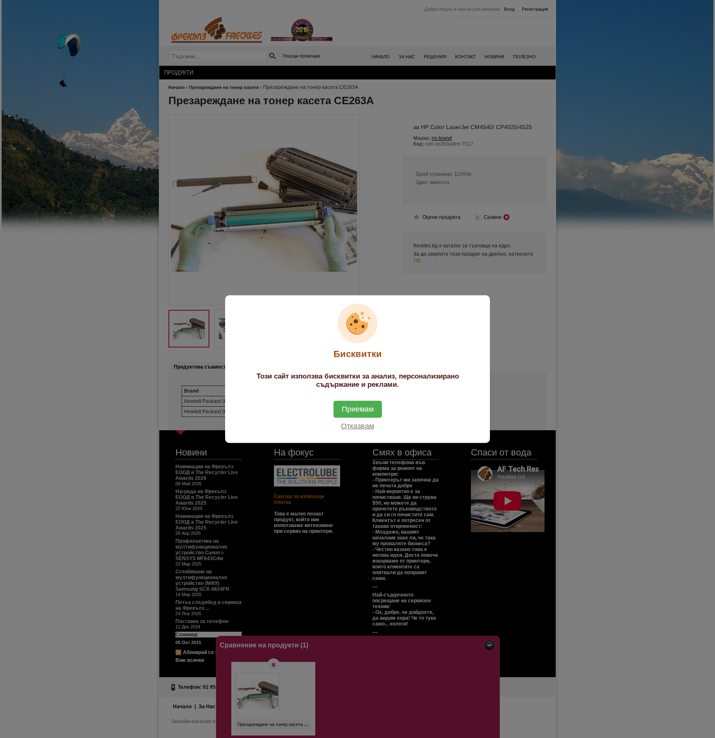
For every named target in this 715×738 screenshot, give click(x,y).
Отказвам (357, 426)
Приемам (358, 409)
